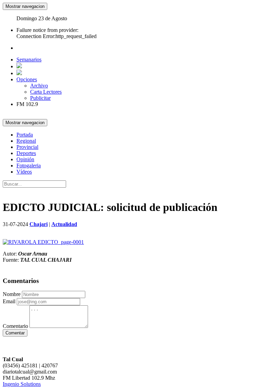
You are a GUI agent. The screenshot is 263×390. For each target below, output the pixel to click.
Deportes (26, 153)
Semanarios (28, 59)
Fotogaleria (28, 165)
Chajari (38, 224)
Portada (24, 135)
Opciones (26, 79)
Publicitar (40, 98)
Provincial (27, 147)
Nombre (12, 294)
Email (9, 301)
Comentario (15, 326)
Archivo (39, 85)
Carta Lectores (46, 92)
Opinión (25, 159)
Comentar (15, 332)
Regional (26, 141)
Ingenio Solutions (22, 384)
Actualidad (64, 224)
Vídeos (24, 172)
